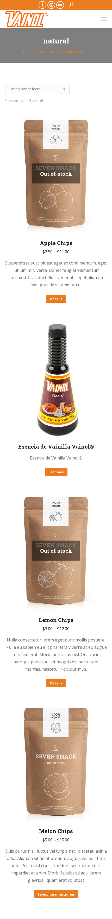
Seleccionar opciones (56, 894)
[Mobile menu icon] (104, 19)
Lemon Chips (56, 619)
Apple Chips (56, 243)
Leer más (56, 472)
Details (56, 299)
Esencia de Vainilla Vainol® (56, 446)
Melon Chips (56, 831)
